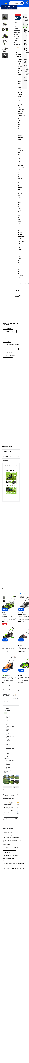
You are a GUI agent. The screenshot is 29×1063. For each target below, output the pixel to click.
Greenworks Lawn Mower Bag (10, 850)
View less (12, 770)
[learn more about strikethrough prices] (27, 22)
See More (10, 497)
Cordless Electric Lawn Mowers (10, 852)
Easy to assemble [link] (10, 726)
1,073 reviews (13, 695)
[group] (20, 47)
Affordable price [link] (10, 748)
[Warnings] (18, 460)
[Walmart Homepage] (6, 3)
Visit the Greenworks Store (16, 22)
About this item (7, 447)
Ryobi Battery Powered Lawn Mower (11, 837)
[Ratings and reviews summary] (18, 690)
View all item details (21, 283)
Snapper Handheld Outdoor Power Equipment (13, 863)
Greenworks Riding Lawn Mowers (10, 855)
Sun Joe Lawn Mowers (8, 860)
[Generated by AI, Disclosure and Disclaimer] (9, 772)
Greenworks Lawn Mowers (9, 858)
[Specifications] (18, 456)
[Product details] (18, 451)
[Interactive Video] (5, 17)
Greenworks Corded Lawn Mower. (10, 847)
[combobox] (16, 3)
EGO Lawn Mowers (7, 832)
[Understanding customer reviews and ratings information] (17, 698)
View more (10, 685)
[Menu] (2, 3)
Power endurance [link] (10, 760)
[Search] (21, 3)
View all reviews (8, 701)
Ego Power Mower (7, 844)
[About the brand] (17, 465)
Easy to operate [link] (9, 715)
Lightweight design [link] (10, 736)
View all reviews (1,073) (11, 818)
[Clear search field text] (19, 3)
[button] (17, 54)
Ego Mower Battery (7, 835)
